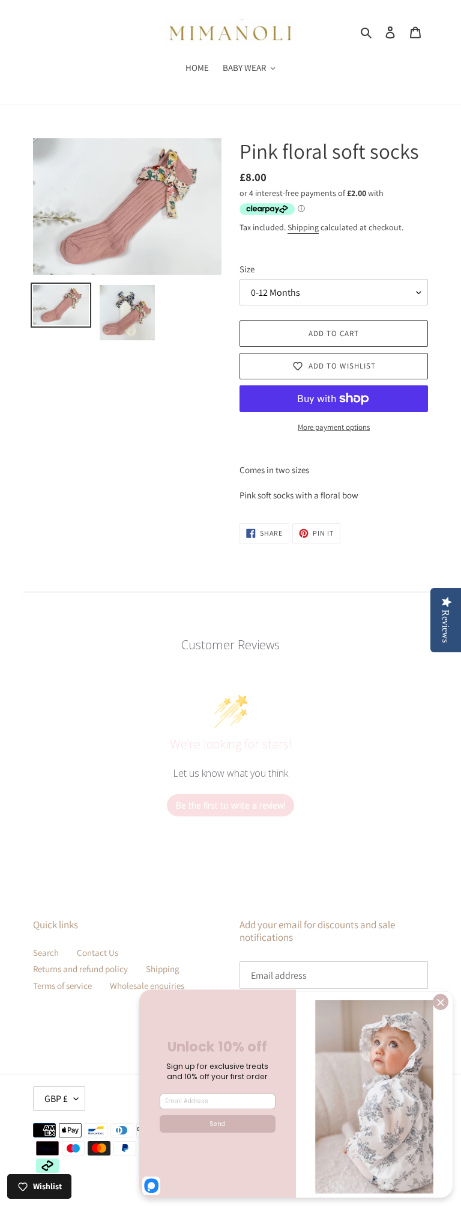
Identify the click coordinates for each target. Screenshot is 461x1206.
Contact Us (97, 952)
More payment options (334, 427)
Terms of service (62, 985)
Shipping (303, 227)
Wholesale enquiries (147, 985)
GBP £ (56, 1098)
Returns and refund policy (80, 969)
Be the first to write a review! (230, 805)
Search (46, 952)
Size (247, 269)
